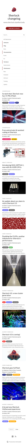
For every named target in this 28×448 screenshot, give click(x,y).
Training (6, 81)
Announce (6, 42)
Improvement (7, 65)
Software (6, 78)
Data (5, 49)
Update (5, 84)
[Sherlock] (14, 10)
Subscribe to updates (14, 28)
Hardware (6, 62)
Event (5, 55)
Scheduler (6, 74)
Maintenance (7, 68)
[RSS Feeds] (15, 436)
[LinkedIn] (13, 436)
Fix (4, 58)
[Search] (24, 34)
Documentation (7, 52)
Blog (5, 45)
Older (16, 429)
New (5, 71)
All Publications (7, 39)
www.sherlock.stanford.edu (14, 22)
